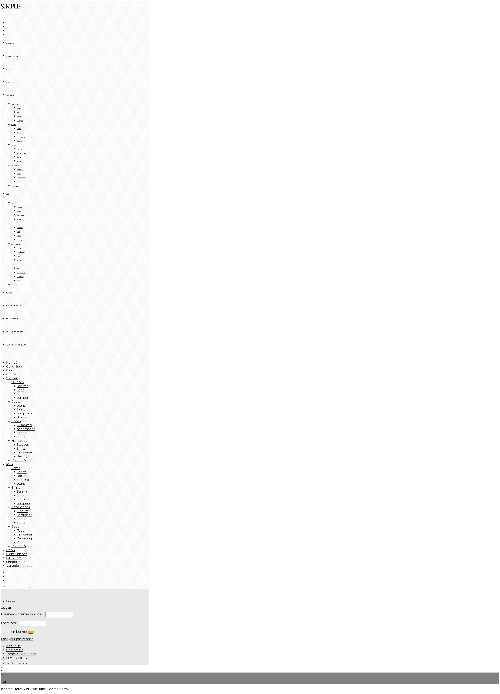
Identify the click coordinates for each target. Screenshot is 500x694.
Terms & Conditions (21, 654)
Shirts (21, 448)
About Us (13, 646)
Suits (20, 495)
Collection (14, 366)
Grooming (24, 538)
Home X (12, 362)
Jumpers (23, 503)
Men (9, 464)
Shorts (22, 394)
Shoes (16, 421)
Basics (22, 417)
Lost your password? (17, 639)
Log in (31, 632)
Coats (15, 401)
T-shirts (22, 511)
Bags (15, 526)
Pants (15, 468)
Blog (9, 370)
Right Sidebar (16, 554)
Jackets (22, 386)
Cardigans (24, 515)
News (10, 550)
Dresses (17, 382)
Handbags (19, 441)
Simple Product (18, 562)
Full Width (14, 558)
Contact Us (14, 650)
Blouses (23, 444)
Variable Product (19, 566)
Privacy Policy (16, 658)
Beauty (22, 456)
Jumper (22, 398)
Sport (21, 437)
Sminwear (24, 480)
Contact (12, 374)
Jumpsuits (25, 413)
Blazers (22, 491)
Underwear (25, 452)
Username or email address (23, 614)
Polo (20, 542)
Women (12, 378)
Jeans (21, 405)
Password (9, 623)
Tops (20, 390)
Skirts (21, 409)
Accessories (26, 429)
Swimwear (24, 425)
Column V (18, 460)
